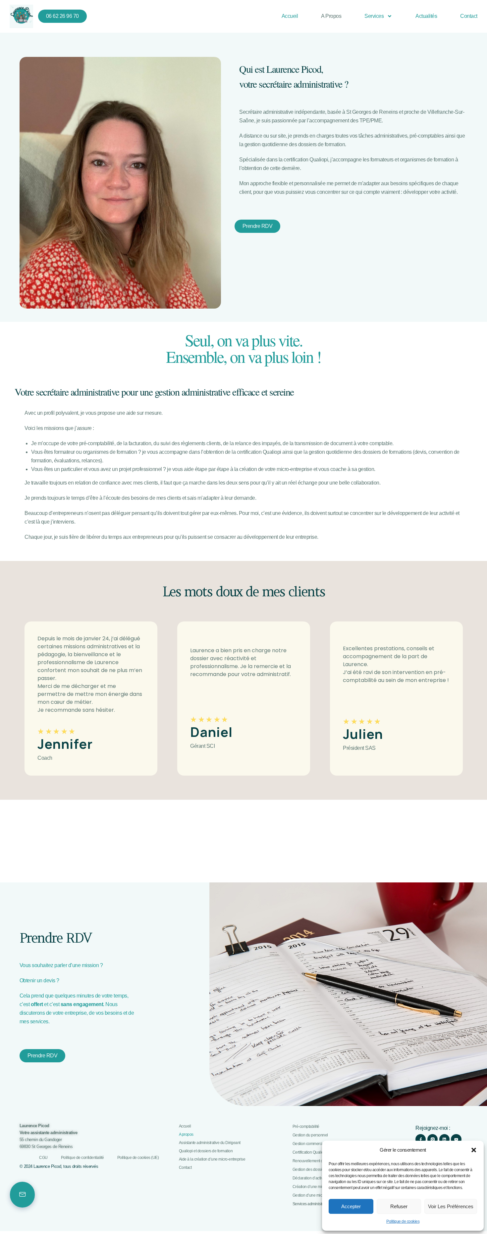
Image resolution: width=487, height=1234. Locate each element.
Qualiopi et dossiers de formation (206, 1151)
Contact (468, 16)
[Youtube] (456, 1139)
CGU (43, 1157)
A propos (331, 16)
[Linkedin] (444, 1139)
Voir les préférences (450, 1206)
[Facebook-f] (420, 1139)
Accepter (351, 1206)
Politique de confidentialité (82, 1157)
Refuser (398, 1206)
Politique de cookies (402, 1221)
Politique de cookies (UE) (138, 1157)
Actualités (426, 16)
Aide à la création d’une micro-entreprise (212, 1159)
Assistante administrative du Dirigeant (210, 1143)
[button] (473, 1150)
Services (374, 16)
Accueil (290, 16)
